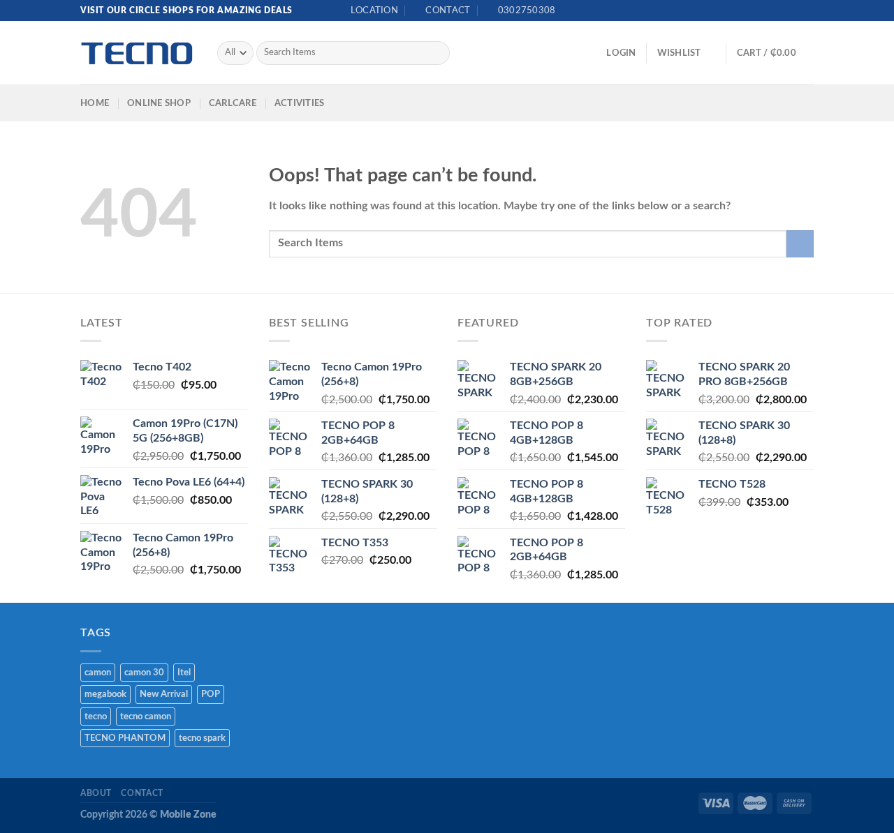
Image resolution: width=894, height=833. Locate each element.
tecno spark (202, 738)
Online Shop (159, 103)
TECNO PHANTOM (125, 738)
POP (210, 694)
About (96, 793)
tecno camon (145, 716)
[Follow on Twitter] (780, 10)
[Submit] (436, 53)
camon (98, 672)
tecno (96, 716)
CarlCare (232, 103)
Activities (299, 103)
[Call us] (807, 10)
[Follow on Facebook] (767, 10)
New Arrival (164, 694)
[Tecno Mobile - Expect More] (138, 53)
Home (94, 103)
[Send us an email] (793, 10)
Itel (184, 672)
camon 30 (144, 672)
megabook (105, 694)
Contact (142, 793)
